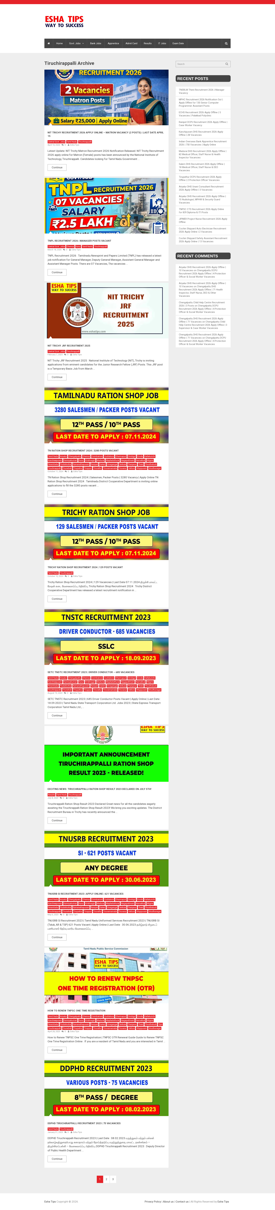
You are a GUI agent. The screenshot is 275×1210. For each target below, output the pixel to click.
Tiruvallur (97, 468)
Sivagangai (112, 464)
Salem (102, 464)
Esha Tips (74, 145)
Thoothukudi (151, 464)
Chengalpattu (75, 456)
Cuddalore (109, 456)
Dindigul (132, 456)
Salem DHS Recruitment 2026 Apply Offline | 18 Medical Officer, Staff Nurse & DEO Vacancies (202, 167)
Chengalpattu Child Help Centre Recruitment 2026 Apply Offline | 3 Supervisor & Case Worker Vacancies (203, 325)
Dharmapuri (121, 456)
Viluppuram (141, 468)
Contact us (182, 1201)
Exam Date (178, 43)
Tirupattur (78, 468)
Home (59, 43)
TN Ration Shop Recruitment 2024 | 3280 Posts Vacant (83, 450)
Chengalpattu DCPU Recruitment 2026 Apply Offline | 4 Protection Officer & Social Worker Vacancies (202, 273)
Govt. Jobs (75, 43)
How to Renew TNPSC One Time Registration (76, 1010)
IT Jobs (162, 43)
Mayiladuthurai (112, 460)
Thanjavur (132, 464)
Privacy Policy (153, 1201)
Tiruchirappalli (85, 142)
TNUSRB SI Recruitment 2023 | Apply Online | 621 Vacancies (85, 893)
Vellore (131, 468)
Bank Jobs (95, 43)
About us (168, 1201)
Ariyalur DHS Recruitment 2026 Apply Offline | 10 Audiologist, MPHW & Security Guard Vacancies (202, 199)
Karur (78, 246)
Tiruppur (88, 468)
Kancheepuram (55, 460)
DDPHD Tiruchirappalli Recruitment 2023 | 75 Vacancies (84, 1123)
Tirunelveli (67, 468)
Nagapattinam (127, 460)
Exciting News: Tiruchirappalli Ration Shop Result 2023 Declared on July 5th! (99, 789)
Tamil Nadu (72, 142)
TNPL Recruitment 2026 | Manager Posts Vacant (79, 240)
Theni (140, 464)
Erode (140, 456)
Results (148, 43)
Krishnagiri (90, 460)
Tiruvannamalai (110, 468)
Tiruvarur (123, 468)
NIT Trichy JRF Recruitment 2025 (69, 345)
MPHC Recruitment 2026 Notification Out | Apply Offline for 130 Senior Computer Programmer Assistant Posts (201, 102)
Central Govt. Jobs (56, 142)
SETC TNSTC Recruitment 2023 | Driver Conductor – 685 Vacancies (91, 672)
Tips (160, 1024)
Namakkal (140, 460)
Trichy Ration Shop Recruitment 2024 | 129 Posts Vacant (85, 567)
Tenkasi (122, 464)
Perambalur (53, 464)
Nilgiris (150, 460)
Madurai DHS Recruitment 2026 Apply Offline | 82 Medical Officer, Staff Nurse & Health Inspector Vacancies (202, 154)
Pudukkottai (65, 464)
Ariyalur (63, 456)
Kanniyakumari (70, 460)
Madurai (100, 460)
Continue (57, 167)
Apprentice (113, 43)
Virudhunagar (155, 468)
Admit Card (131, 43)
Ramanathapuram (81, 464)
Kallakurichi (150, 456)
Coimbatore (97, 456)
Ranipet (94, 464)
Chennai (70, 246)
